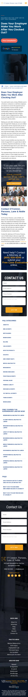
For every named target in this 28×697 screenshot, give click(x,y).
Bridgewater (14, 666)
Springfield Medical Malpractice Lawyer (12, 461)
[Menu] (25, 3)
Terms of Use (14, 683)
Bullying (5, 342)
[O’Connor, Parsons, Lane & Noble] (11, 3)
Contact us (14, 633)
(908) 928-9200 (12, 257)
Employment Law (14, 648)
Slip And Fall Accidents (10, 393)
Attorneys (14, 624)
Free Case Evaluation (15, 262)
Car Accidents (7, 346)
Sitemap (14, 682)
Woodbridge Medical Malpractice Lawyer (12, 439)
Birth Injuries (7, 333)
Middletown (14, 671)
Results (14, 631)
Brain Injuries (7, 337)
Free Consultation (9, 40)
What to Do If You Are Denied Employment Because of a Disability (13, 487)
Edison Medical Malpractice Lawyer (13, 450)
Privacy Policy (22, 682)
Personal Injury (8, 380)
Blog (14, 626)
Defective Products (9, 350)
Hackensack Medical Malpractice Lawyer (12, 468)
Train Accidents (7, 397)
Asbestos (6, 324)
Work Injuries (7, 402)
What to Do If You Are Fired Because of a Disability (13, 494)
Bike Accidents (7, 329)
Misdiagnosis (7, 367)
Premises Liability (8, 384)
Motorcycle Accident (14, 654)
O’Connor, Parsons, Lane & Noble (15, 680)
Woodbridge (14, 673)
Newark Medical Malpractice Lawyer (13, 415)
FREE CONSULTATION (14, 183)
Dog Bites (6, 354)
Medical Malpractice (9, 363)
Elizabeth (14, 669)
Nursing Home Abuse (9, 372)
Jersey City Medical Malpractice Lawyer (12, 433)
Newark (14, 664)
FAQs (6, 86)
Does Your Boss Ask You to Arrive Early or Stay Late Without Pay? (12, 481)
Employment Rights (8, 359)
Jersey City (14, 675)
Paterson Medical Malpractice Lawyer (12, 455)
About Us (14, 622)
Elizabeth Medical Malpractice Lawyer (12, 420)
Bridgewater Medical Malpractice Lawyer (13, 426)
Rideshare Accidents (9, 389)
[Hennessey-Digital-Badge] (14, 686)
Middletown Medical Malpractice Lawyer (12, 445)
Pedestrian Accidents (9, 376)
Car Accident (14, 652)
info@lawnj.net (20, 569)
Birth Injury (14, 645)
